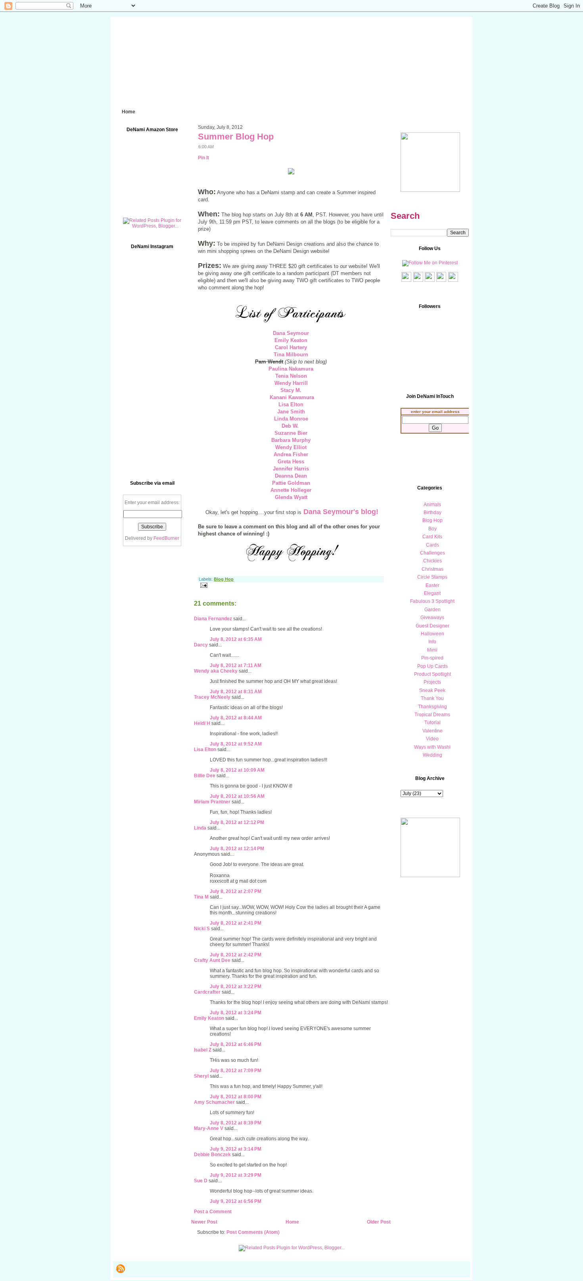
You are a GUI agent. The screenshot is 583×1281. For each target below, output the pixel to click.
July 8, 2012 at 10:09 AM (237, 770)
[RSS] (120, 1268)
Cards (432, 545)
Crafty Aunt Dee (212, 960)
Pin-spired (432, 658)
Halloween (432, 634)
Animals (432, 504)
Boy (432, 529)
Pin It (203, 158)
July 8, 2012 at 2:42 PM (235, 955)
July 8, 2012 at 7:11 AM (235, 665)
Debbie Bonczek (212, 1154)
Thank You (432, 698)
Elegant (432, 593)
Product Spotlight (432, 674)
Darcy (201, 645)
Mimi (432, 650)
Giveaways (432, 617)
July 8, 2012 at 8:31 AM (236, 691)
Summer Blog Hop (236, 136)
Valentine (432, 731)
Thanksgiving (432, 706)
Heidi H (202, 723)
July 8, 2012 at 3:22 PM (235, 986)
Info (432, 641)
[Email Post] (202, 585)
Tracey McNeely (212, 697)
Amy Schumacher (214, 1102)
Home (292, 1222)
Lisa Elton (205, 749)
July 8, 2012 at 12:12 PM (237, 822)
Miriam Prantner (212, 802)
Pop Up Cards (432, 666)
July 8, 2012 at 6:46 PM (235, 1044)
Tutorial (432, 722)
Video (432, 739)
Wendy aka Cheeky (216, 671)
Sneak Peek (432, 690)
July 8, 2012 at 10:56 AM (237, 796)
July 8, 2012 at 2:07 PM (235, 891)
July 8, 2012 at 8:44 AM (236, 718)
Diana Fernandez (213, 618)
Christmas (432, 569)
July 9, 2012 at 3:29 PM (235, 1175)
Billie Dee (204, 775)
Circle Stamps (432, 577)
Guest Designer (432, 626)
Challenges (432, 553)
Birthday (432, 512)
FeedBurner (166, 538)
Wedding (432, 755)
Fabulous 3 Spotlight (432, 601)
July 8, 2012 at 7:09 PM (235, 1070)
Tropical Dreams (432, 714)
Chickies (432, 561)
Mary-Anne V (208, 1128)
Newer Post (204, 1222)
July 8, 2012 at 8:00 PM (235, 1096)
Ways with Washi (432, 747)
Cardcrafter (207, 992)
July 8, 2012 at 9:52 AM (236, 744)
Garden (432, 609)
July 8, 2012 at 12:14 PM (237, 848)
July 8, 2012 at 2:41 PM (235, 923)
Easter (432, 585)
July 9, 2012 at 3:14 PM (235, 1149)
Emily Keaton (209, 1018)
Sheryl (201, 1076)
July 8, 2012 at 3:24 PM (235, 1012)
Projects (432, 682)
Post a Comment (213, 1211)
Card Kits (432, 536)
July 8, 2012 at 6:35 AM (236, 639)
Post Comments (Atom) (253, 1232)
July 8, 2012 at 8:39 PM (235, 1123)
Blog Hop (224, 579)
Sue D (200, 1180)
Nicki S (202, 928)
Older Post (379, 1222)
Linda (200, 828)
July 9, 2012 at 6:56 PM (235, 1201)
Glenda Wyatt (291, 497)
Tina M (201, 897)
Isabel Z (202, 1050)
